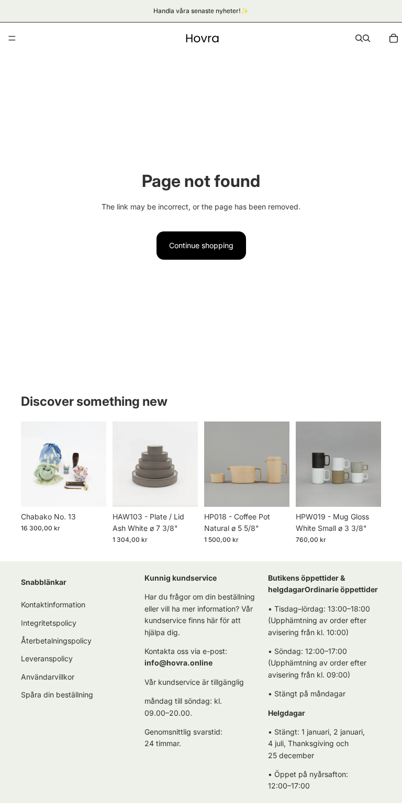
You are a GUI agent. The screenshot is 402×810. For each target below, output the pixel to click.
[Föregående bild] (32, 463)
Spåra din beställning (57, 694)
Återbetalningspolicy (56, 640)
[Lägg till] (90, 490)
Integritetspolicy (48, 622)
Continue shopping (201, 245)
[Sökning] (359, 38)
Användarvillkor (47, 676)
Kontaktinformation (53, 605)
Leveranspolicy (47, 658)
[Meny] (12, 38)
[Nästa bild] (94, 463)
